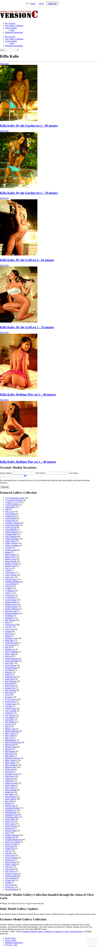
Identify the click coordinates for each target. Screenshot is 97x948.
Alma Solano (10, 514)
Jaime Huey (10, 640)
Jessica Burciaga (11, 659)
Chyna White (10, 584)
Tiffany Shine (10, 864)
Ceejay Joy (9, 577)
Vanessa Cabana (11, 873)
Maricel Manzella (12, 731)
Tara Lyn (8, 851)
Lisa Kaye (9, 724)
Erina (7, 622)
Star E (7, 833)
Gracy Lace (9, 629)
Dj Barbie (9, 616)
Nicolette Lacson (12, 774)
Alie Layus (9, 511)
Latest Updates (11, 28)
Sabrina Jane (10, 806)
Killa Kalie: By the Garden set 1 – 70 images (29, 192)
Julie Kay (9, 672)
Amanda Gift (10, 516)
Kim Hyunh (10, 686)
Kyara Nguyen (11, 699)
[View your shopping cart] (27, 4)
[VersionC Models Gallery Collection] (19, 17)
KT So (7, 695)
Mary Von (9, 738)
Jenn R (8, 647)
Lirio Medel (10, 717)
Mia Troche (9, 754)
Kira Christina (10, 690)
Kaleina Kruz (10, 677)
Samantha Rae (11, 812)
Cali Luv (8, 568)
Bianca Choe (10, 557)
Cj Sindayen (10, 591)
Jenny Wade (10, 654)
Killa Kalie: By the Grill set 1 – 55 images (27, 327)
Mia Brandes (10, 751)
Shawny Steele (11, 830)
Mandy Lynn (10, 729)
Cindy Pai (9, 586)
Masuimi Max (10, 740)
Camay (8, 570)
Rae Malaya (10, 794)
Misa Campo (10, 763)
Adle (7, 509)
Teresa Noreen (11, 862)
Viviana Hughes (11, 889)
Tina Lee (8, 867)
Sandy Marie (10, 819)
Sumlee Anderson (12, 835)
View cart (52, 4)
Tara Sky (8, 853)
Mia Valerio (9, 756)
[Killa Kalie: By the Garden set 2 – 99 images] (18, 120)
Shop (12, 30)
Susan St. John (11, 844)
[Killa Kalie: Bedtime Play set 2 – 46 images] (18, 389)
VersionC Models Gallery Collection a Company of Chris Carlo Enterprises (53, 931)
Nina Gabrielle (11, 790)
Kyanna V (9, 697)
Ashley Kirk (10, 541)
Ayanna (8, 548)
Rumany (8, 803)
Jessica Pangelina (12, 661)
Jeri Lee (8, 656)
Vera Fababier (10, 878)
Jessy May (9, 663)
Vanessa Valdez (11, 876)
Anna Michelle (11, 530)
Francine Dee (10, 625)
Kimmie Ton (10, 688)
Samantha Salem (11, 817)
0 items (32, 4)
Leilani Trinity (10, 708)
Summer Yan (10, 837)
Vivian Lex (9, 887)
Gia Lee (8, 627)
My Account (10, 23)
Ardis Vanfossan (11, 532)
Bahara (8, 552)
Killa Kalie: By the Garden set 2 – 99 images (29, 125)
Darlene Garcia (11, 604)
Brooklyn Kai (10, 566)
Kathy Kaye (10, 679)
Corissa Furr (10, 595)
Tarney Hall (10, 855)
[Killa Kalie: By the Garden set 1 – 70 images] (18, 187)
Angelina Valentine (12, 523)
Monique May (10, 767)
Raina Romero (11, 797)
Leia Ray (8, 706)
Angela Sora (10, 521)
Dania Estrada (10, 602)
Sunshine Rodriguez (13, 840)
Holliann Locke (11, 638)
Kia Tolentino (10, 681)
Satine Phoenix (11, 826)
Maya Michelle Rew (13, 742)
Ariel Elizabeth (11, 536)
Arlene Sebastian (12, 539)
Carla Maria (10, 573)
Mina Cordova (11, 760)
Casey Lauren (10, 575)
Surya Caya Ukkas (12, 842)
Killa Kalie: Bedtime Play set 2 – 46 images (28, 394)
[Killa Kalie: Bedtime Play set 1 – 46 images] (18, 456)
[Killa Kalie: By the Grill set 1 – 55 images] (18, 322)
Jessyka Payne (11, 665)
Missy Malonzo (11, 765)
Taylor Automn (11, 858)
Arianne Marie (11, 534)
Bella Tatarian (10, 554)
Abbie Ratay (10, 507)
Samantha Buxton (12, 808)
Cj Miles (8, 588)
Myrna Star (9, 769)
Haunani (8, 631)
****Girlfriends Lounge (14, 498)
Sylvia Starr (9, 846)
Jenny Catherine (11, 652)
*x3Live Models (11, 505)
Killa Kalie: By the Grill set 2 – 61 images (27, 260)
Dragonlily (9, 618)
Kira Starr (9, 692)
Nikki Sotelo (10, 785)
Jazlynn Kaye (10, 645)
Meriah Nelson (11, 747)
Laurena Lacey (11, 704)
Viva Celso (9, 885)
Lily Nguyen (10, 715)
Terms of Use (10, 938)
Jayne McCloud (11, 643)
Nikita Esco (9, 778)
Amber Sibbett (11, 518)
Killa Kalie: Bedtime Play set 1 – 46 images (28, 461)
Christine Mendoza (12, 582)
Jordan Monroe (11, 668)
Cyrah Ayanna (11, 600)
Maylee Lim (10, 744)
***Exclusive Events (13, 500)
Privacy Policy (11, 940)
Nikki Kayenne (11, 783)
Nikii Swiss (9, 776)
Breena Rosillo (11, 561)
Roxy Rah (9, 801)
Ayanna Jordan (11, 550)
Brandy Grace (10, 559)
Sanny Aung (10, 824)
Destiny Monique (12, 609)
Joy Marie (9, 670)
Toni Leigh (9, 869)
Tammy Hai (10, 849)
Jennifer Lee (10, 649)
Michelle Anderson (12, 758)
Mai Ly (8, 726)
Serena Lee (9, 828)
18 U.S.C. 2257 (11, 945)
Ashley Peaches (11, 543)
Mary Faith (9, 735)
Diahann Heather (12, 613)
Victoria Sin (10, 880)
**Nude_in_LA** (12, 502)
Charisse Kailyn (11, 579)
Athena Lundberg (12, 545)
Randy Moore (10, 799)
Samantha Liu (10, 810)
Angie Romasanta (12, 525)
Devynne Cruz (11, 611)
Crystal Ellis (10, 597)
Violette (8, 883)
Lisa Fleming (10, 722)
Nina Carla (9, 787)
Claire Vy (9, 593)
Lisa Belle (9, 720)
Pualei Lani (9, 792)
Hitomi (8, 636)
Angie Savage (10, 527)
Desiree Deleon (11, 606)
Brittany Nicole (11, 563)
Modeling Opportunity (14, 32)
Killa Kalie (4, 64)
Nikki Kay (9, 781)
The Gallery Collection (14, 26)
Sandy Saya (10, 821)
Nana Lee (9, 772)
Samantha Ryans (11, 815)
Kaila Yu (8, 674)
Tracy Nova (10, 871)
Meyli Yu (8, 749)
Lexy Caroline (11, 711)
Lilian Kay (9, 713)
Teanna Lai (9, 860)
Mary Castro (10, 733)
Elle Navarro (10, 620)
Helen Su (9, 634)
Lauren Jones (10, 702)
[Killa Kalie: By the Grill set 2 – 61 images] (18, 255)
